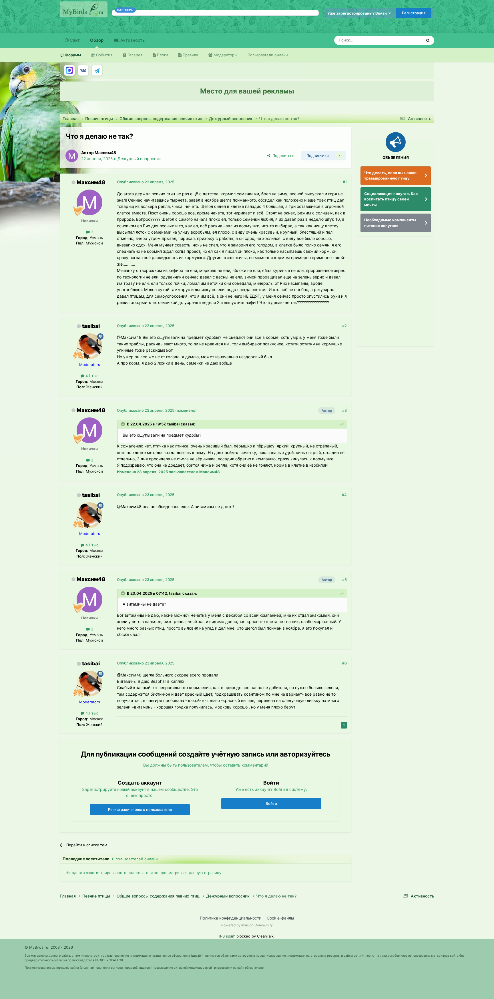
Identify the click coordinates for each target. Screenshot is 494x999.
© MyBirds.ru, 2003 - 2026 (49, 947)
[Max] (69, 70)
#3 (344, 410)
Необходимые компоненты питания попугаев (390, 223)
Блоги (162, 55)
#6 (344, 663)
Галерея (134, 55)
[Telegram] (96, 70)
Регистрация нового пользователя (140, 809)
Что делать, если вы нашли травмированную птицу (390, 175)
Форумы (72, 55)
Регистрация (413, 13)
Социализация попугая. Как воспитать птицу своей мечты (391, 199)
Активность (132, 40)
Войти (271, 803)
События (103, 55)
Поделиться (282, 155)
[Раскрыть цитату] (123, 424)
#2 (344, 325)
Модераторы (224, 55)
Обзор (96, 40)
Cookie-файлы (280, 918)
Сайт (74, 40)
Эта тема (406, 40)
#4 (344, 494)
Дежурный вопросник (139, 158)
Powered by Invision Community (247, 925)
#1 (345, 182)
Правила (190, 55)
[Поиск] (428, 40)
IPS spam (227, 936)
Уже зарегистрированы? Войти (358, 13)
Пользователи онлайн (268, 55)
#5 (344, 579)
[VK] (83, 70)
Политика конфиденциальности (230, 918)
